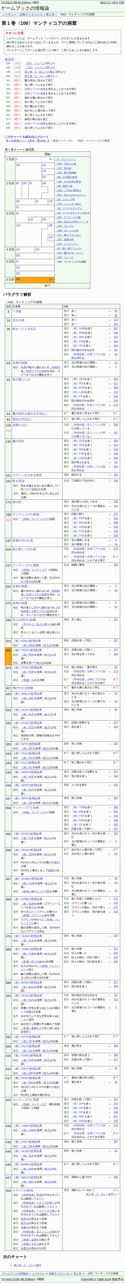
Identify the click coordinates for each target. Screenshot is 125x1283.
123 (44, 170)
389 (116, 522)
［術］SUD (27, 940)
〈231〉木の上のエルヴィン (70, 195)
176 (18, 225)
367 (116, 328)
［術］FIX (27, 758)
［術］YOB (27, 953)
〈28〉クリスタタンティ (68, 208)
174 (116, 319)
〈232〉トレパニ (35, 63)
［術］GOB (27, 903)
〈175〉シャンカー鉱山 (68, 204)
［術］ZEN (27, 854)
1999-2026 (104, 1279)
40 (30, 183)
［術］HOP (27, 776)
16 (115, 362)
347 (116, 1103)
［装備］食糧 (28, 1028)
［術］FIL (26, 767)
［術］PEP (27, 654)
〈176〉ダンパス (64, 226)
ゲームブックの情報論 (25, 8)
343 (116, 341)
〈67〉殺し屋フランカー (68, 248)
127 (18, 249)
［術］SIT (27, 1041)
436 (116, 1112)
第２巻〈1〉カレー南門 (38, 76)
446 (116, 332)
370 (116, 1121)
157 (44, 164)
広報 (121, 2)
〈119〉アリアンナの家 (68, 217)
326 (116, 1108)
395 (116, 824)
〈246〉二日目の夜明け (68, 190)
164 (18, 164)
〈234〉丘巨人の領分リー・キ (71, 221)
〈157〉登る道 (63, 168)
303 (116, 387)
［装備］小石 (28, 680)
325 (116, 535)
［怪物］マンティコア (34, 519)
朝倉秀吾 (118, 1279)
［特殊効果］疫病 (31, 1195)
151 (116, 324)
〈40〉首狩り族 (63, 186)
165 (116, 400)
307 (116, 743)
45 (17, 213)
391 (116, 345)
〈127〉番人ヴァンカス (68, 235)
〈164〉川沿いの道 (65, 163)
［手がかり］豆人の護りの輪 (38, 624)
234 (44, 219)
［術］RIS (27, 1082)
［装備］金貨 (28, 1239)
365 (116, 453)
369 (116, 820)
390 (116, 440)
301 (116, 811)
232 (18, 273)
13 (37, 201)
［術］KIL (27, 1050)
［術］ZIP (27, 803)
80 (17, 183)
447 (116, 1116)
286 (116, 424)
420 (116, 784)
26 (115, 315)
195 (116, 474)
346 (116, 816)
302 (116, 518)
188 (51, 225)
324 (116, 445)
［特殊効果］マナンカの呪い (38, 1203)
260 (116, 466)
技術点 (25, 1218)
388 (116, 807)
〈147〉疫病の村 (64, 239)
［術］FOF (27, 838)
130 (116, 501)
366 (116, 379)
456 (116, 564)
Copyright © (88, 1279)
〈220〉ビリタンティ (67, 244)
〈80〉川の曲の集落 (66, 177)
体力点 (53, 493)
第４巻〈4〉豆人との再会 (40, 72)
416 (116, 449)
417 (116, 383)
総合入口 (105, 2)
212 (18, 267)
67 (17, 261)
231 (18, 201)
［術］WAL (27, 698)
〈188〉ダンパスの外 (67, 230)
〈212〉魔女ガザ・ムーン (69, 252)
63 (115, 311)
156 (25, 183)
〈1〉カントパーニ (65, 159)
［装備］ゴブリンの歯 (34, 915)
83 (115, 350)
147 (38, 249)
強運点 (35, 489)
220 (18, 255)
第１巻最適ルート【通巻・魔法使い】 (28, 140)
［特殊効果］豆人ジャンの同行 (39, 1231)
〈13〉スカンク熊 (65, 199)
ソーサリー (9, 14)
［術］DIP (27, 1073)
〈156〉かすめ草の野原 (68, 181)
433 (116, 392)
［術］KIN (27, 645)
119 (31, 219)
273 (116, 405)
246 (44, 183)
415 (116, 531)
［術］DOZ (27, 727)
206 (116, 480)
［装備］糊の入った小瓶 (35, 891)
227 (116, 514)
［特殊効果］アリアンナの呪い (39, 1211)
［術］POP (27, 672)
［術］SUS (27, 1000)
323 (116, 337)
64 (115, 462)
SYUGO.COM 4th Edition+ (16, 2)
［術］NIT (27, 748)
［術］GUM (28, 883)
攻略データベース (31, 14)
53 (115, 354)
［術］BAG (27, 987)
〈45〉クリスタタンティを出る (72, 212)
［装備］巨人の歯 (31, 961)
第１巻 (50, 14)
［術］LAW (27, 1130)
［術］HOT (27, 789)
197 (116, 432)
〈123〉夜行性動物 (65, 172)
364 (116, 654)
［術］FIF (27, 1146)
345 (116, 527)
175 (51, 201)
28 (17, 207)
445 (116, 458)
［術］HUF (27, 714)
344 (116, 396)
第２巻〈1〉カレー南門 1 (101, 1194)
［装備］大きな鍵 (31, 1244)
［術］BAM (27, 1168)
